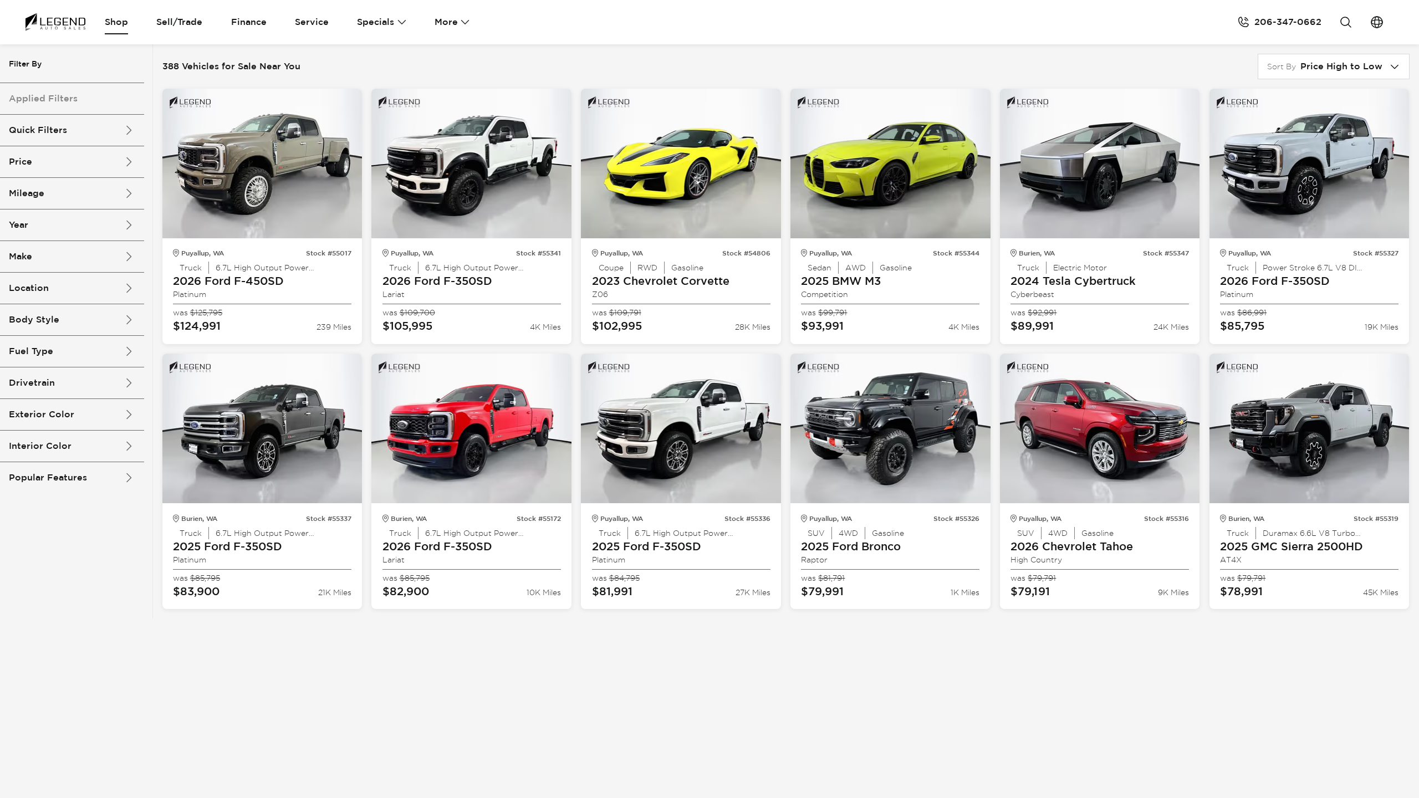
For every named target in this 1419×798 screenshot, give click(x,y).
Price (20, 161)
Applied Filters (43, 98)
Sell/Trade (179, 22)
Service (312, 22)
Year (18, 224)
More (446, 22)
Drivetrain (32, 382)
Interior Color (40, 446)
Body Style (34, 319)
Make (20, 256)
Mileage (26, 193)
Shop (116, 22)
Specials (375, 22)
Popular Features (48, 477)
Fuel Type (31, 351)
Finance (249, 22)
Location (29, 288)
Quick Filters (38, 130)
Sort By (1281, 66)
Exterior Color (41, 414)
